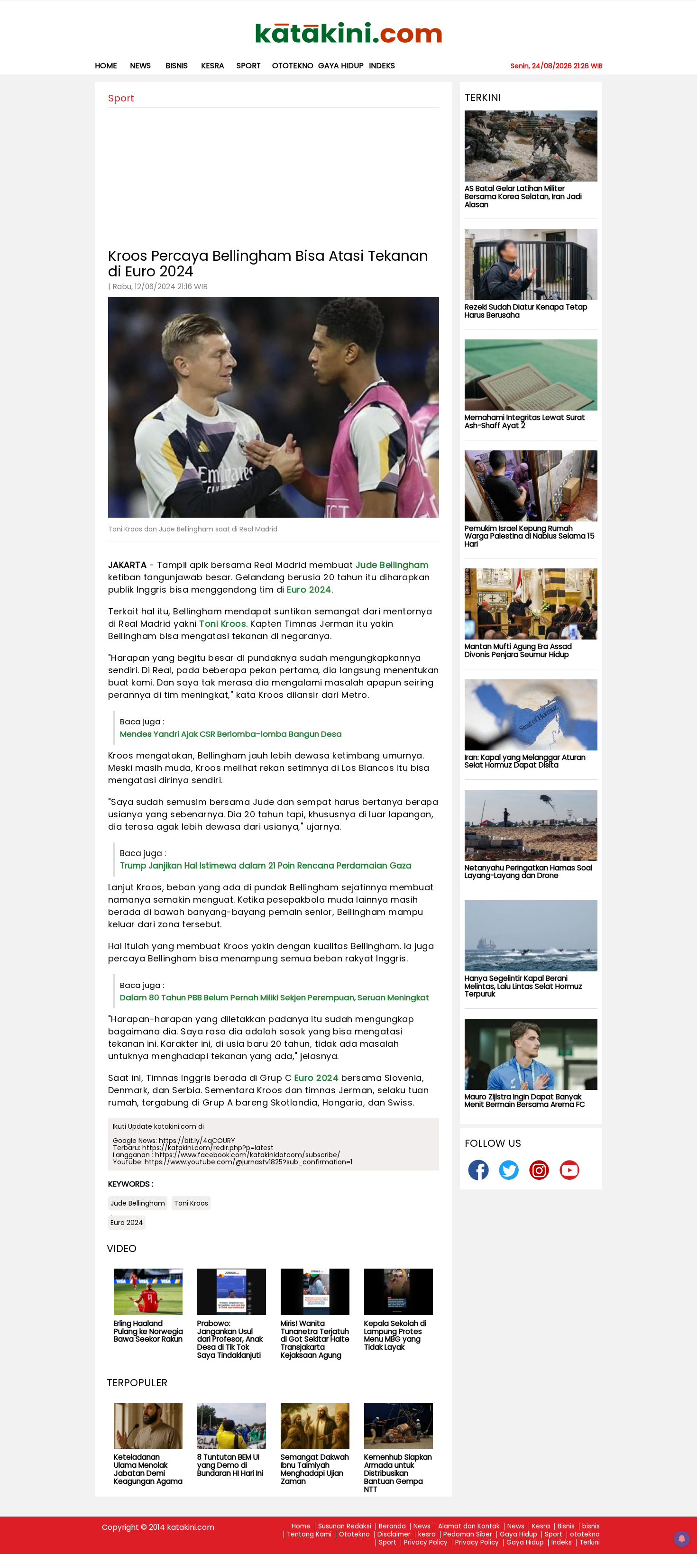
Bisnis (566, 1526)
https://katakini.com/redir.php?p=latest (208, 1147)
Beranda (392, 1526)
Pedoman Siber (467, 1534)
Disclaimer (394, 1534)
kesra (212, 65)
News (140, 65)
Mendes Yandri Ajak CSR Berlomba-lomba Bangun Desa (231, 734)
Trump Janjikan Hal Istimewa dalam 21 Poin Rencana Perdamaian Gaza (266, 865)
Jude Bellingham (392, 565)
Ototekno (354, 1534)
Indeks (382, 65)
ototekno (292, 65)
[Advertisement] (273, 174)
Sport (249, 65)
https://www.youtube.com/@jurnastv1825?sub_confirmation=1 (248, 1162)
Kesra (541, 1526)
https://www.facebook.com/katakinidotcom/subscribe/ (247, 1155)
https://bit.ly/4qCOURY (197, 1140)
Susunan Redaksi (344, 1526)
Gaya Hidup (341, 65)
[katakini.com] (349, 33)
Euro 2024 (309, 589)
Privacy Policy (426, 1542)
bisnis (176, 65)
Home (106, 65)
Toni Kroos (222, 624)
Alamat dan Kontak (469, 1526)
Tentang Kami (309, 1534)
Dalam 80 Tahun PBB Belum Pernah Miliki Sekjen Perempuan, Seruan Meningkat (274, 997)
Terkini (589, 1542)
